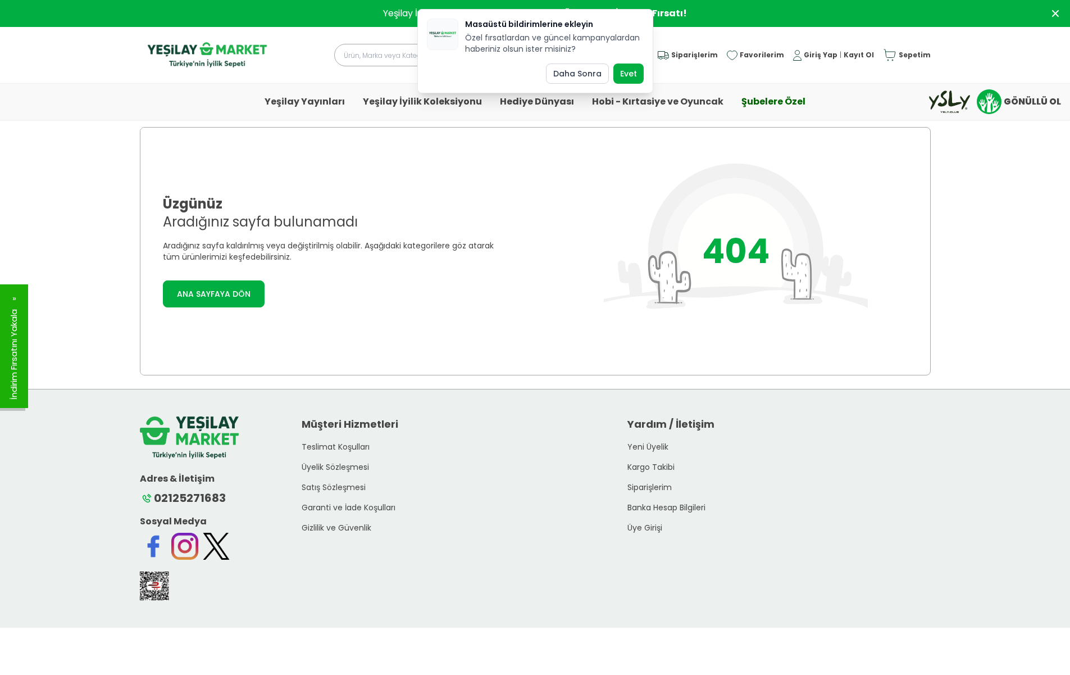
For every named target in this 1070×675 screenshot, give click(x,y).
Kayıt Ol (859, 55)
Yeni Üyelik (647, 446)
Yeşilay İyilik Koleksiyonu (422, 101)
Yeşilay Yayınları (305, 101)
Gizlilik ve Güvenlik (336, 527)
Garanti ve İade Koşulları (348, 507)
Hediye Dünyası (537, 101)
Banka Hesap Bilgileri (666, 507)
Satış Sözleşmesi (334, 487)
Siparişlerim (649, 487)
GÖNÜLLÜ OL (1032, 101)
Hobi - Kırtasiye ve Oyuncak (657, 101)
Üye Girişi (644, 527)
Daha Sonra (577, 73)
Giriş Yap (820, 55)
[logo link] (207, 55)
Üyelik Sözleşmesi (335, 467)
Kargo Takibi (651, 467)
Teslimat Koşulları (336, 446)
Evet (628, 73)
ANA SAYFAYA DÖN (214, 294)
